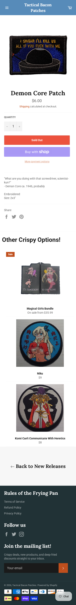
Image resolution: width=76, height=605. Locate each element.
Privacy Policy (12, 513)
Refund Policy (12, 507)
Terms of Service (14, 501)
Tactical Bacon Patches (38, 7)
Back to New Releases (40, 466)
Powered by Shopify (47, 585)
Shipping (24, 106)
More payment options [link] (37, 161)
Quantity (10, 117)
